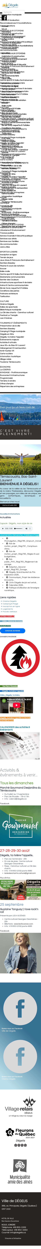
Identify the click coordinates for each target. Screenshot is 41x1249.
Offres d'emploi (8, 224)
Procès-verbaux (9, 611)
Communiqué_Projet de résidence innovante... (22, 578)
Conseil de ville (8, 35)
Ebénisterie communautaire (14, 114)
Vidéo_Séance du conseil (12, 621)
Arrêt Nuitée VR (9, 191)
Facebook (4, 804)
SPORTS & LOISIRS (10, 83)
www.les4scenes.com (23, 924)
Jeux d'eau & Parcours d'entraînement (17, 260)
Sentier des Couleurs (11, 117)
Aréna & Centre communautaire (16, 122)
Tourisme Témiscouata (12, 202)
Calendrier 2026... (16, 585)
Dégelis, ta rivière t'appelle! (14, 177)
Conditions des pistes (11, 128)
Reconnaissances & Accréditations (17, 46)
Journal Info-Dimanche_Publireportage (19, 535)
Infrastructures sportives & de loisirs (18, 120)
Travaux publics (9, 62)
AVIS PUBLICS (5, 626)
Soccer (5, 103)
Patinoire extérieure (10, 131)
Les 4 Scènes (8, 158)
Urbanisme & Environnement (14, 59)
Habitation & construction (13, 56)
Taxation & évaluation (11, 43)
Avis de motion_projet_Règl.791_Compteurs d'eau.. (20, 546)
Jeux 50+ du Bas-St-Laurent (14, 185)
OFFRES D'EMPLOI (7, 616)
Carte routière (8, 194)
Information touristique (12, 196)
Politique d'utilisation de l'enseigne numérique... (21, 589)
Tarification (7, 134)
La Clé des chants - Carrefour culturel (16, 312)
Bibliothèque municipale (12, 147)
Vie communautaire (10, 76)
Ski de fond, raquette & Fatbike (16, 125)
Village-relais (7, 199)
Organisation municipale (12, 37)
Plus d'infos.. (5, 878)
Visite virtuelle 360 (9, 505)
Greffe (4, 40)
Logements (7, 609)
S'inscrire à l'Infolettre (13, 1238)
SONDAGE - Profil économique (15, 212)
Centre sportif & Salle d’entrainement (16, 274)
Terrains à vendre (9, 221)
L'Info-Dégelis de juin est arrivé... (22, 583)
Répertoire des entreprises (14, 226)
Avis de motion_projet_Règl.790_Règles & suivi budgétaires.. (21, 554)
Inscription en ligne (10, 86)
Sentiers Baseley (9, 97)
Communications (9, 49)
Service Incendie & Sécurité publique (16, 236)
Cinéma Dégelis (9, 141)
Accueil (5, 26)
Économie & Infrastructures (14, 215)
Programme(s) (8, 218)
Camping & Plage (10, 604)
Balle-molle (6, 106)
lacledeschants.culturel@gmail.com (20, 873)
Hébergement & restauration (15, 188)
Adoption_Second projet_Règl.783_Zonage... (16, 568)
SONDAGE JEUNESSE (12, 631)
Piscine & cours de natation (14, 100)
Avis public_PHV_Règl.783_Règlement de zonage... (21, 561)
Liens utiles (6, 79)
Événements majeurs (11, 180)
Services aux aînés (10, 70)
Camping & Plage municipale (14, 171)
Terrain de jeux (8, 89)
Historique (6, 32)
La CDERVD (7, 210)
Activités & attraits (10, 182)
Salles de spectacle (10, 144)
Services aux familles (11, 73)
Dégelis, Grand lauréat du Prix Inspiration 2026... (19, 573)
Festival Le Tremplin (10, 155)
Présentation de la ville (12, 166)
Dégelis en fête (8, 174)
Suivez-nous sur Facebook (12, 1028)
